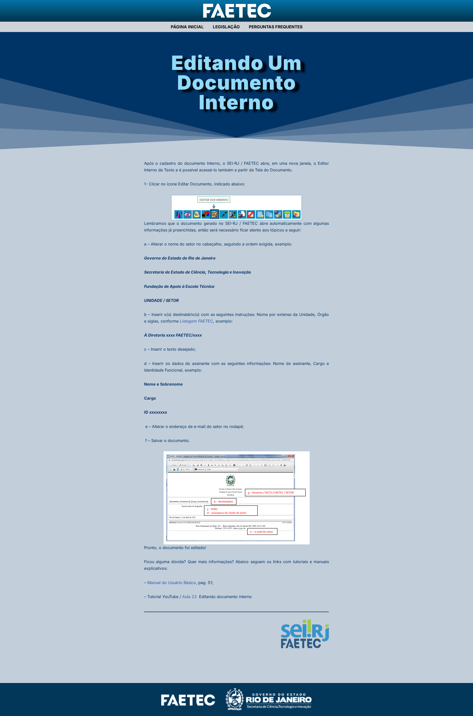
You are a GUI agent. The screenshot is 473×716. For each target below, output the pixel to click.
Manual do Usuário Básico (171, 582)
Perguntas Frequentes (276, 26)
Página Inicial (187, 26)
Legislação (226, 26)
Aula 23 (189, 596)
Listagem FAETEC (196, 321)
